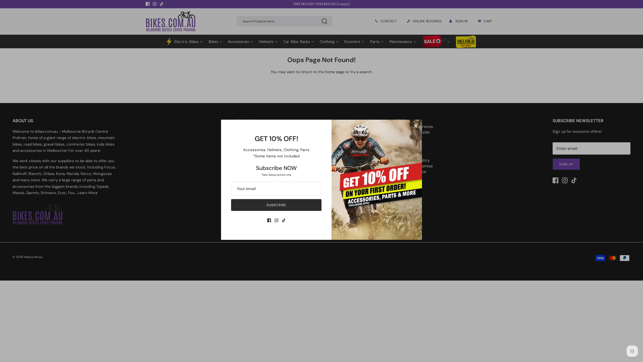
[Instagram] (276, 220)
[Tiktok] (284, 220)
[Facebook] (269, 220)
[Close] (415, 125)
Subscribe (276, 205)
